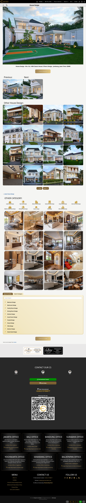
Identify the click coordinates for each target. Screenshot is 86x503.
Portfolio (41, 1)
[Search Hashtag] (6, 5)
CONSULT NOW (43, 338)
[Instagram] (67, 478)
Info (71, 1)
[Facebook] (65, 478)
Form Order (43, 383)
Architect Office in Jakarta (11, 445)
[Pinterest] (74, 478)
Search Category (18, 294)
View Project (43, 71)
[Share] (77, 502)
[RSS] (79, 478)
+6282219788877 (43, 391)
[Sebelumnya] (67, 502)
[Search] (84, 2)
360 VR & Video (48, 1)
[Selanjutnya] (83, 502)
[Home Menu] (37, 2)
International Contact (43, 379)
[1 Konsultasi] (80, 502)
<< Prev (39, 188)
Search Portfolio (8, 294)
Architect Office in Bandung (54, 445)
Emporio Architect (38, 497)
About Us (66, 1)
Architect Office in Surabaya (75, 445)
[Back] (4, 5)
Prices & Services (58, 1)
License (14, 342)
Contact (75, 1)
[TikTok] (72, 478)
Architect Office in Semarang (43, 465)
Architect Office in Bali (32, 446)
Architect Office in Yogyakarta (14, 465)
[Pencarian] (70, 502)
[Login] (79, 2)
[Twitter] (77, 478)
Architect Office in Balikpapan (71, 463)
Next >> (46, 188)
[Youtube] (70, 478)
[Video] (74, 502)
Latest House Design (9, 194)
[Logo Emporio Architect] (4, 1)
